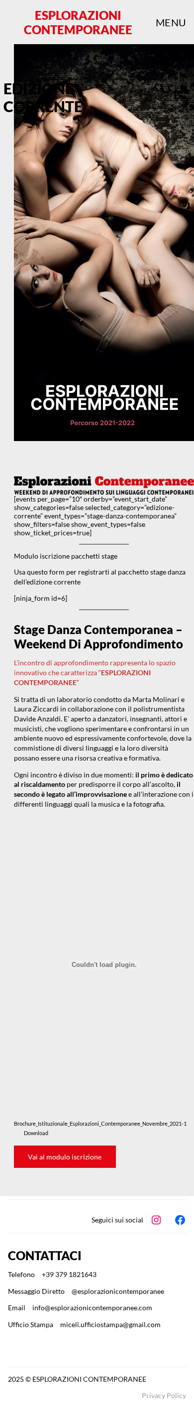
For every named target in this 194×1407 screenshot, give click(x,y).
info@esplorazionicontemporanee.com (92, 1307)
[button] (65, 556)
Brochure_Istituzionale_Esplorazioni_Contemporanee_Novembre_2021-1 (100, 1123)
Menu (171, 22)
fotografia (148, 804)
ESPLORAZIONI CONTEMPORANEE (78, 22)
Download (36, 1133)
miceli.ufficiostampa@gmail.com (110, 1324)
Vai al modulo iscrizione (64, 1156)
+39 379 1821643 (69, 1274)
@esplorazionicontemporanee (118, 1291)
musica (109, 804)
